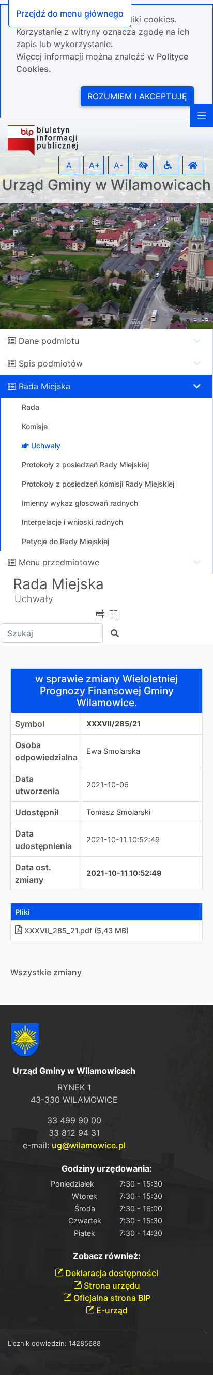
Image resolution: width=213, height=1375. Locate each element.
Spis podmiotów (51, 363)
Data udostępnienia (43, 839)
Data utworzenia (37, 784)
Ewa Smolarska (113, 751)
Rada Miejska (44, 386)
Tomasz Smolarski (118, 812)
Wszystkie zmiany (46, 972)
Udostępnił (36, 812)
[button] (143, 165)
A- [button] (118, 165)
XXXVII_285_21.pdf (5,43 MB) (76, 930)
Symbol (29, 724)
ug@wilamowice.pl (89, 1145)
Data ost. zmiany (33, 873)
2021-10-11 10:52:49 (123, 839)
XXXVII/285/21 (113, 723)
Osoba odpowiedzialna (46, 751)
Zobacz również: (107, 1256)
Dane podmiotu (49, 340)
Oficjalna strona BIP (110, 1298)
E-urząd (111, 1310)
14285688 (85, 1343)
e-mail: (74, 1145)
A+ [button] (94, 165)
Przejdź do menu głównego (70, 13)
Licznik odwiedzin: (37, 1343)
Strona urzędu (111, 1285)
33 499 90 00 (74, 1120)
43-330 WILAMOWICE (74, 1099)
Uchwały (33, 598)
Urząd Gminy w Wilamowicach (106, 185)
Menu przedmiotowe (59, 562)
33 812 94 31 (74, 1133)
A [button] (69, 165)
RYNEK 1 (74, 1087)
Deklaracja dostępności (110, 1273)
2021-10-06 (107, 784)
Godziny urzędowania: (107, 1169)
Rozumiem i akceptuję (137, 96)
